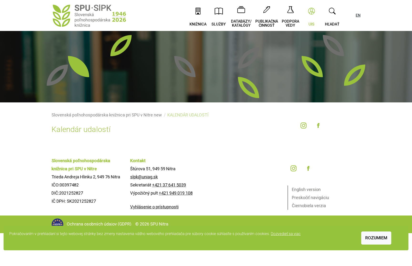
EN (358, 15)
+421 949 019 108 (176, 193)
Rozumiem (376, 237)
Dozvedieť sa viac (286, 233)
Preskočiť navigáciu (310, 197)
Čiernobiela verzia (309, 205)
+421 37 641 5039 (169, 184)
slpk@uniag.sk (144, 176)
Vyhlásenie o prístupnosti (154, 206)
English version (306, 189)
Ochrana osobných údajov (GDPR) (99, 223)
